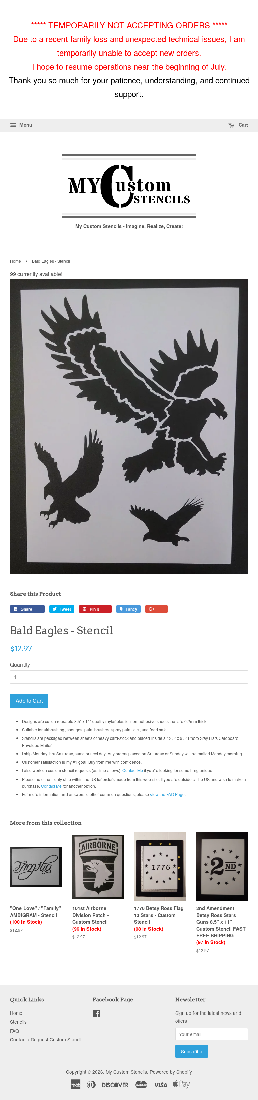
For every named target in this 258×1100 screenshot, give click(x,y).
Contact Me (132, 770)
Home (15, 261)
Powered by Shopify (171, 1071)
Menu (25, 124)
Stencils (18, 1021)
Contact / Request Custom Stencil (45, 1039)
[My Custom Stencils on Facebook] (96, 1014)
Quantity (20, 664)
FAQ (14, 1030)
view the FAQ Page (167, 794)
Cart (242, 124)
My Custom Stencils (126, 1071)
